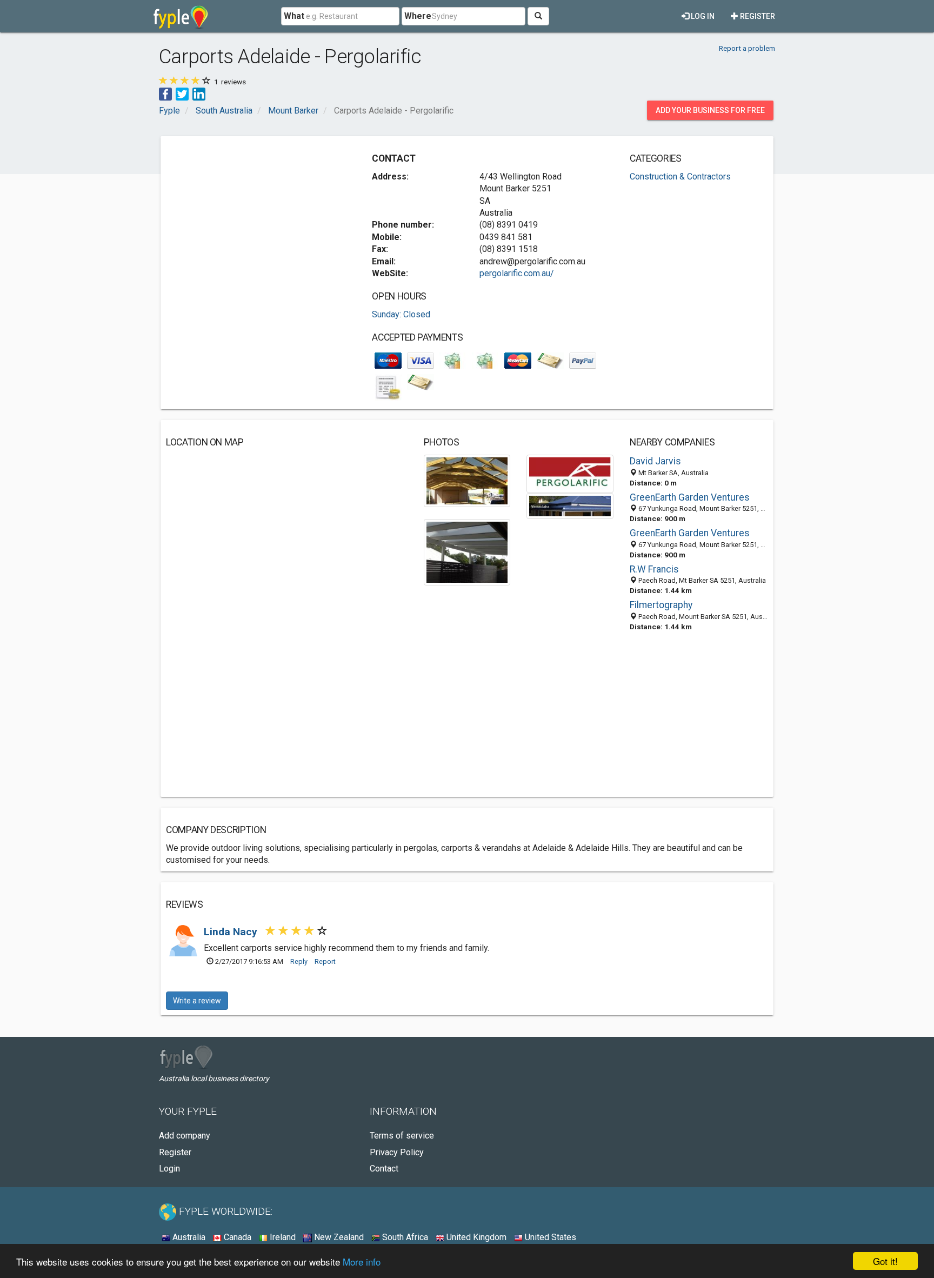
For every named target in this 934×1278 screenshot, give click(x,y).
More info (362, 1261)
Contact (384, 1168)
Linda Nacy (232, 932)
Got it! (885, 1261)
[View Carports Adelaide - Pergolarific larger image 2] (569, 473)
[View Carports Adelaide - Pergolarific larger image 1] (467, 480)
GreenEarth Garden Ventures (690, 497)
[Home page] (181, 16)
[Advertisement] (257, 217)
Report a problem (747, 48)
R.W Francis (654, 569)
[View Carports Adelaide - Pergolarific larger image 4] (467, 552)
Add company (184, 1135)
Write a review (197, 1000)
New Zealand (338, 1237)
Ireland (282, 1237)
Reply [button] (299, 961)
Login (169, 1168)
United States (549, 1237)
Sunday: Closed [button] (401, 314)
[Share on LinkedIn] (198, 93)
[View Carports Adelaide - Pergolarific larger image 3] (569, 505)
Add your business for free (710, 110)
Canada (236, 1237)
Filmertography (661, 605)
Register (756, 16)
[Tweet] (182, 93)
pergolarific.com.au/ (516, 273)
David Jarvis (655, 461)
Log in (702, 16)
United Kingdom (475, 1237)
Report (325, 961)
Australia (187, 1237)
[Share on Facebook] (165, 93)
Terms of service (402, 1135)
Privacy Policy (397, 1152)
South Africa (404, 1237)
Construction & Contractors (680, 176)
